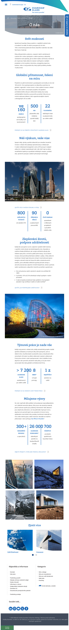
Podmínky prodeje (15, 594)
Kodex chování (14, 582)
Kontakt (12, 572)
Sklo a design (42, 572)
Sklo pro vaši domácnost (46, 576)
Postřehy (41, 580)
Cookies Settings (7, 627)
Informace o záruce (15, 584)
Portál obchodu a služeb (48, 586)
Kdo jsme (12, 574)
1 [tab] (33, 555)
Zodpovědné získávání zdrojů (18, 586)
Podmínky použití (15, 578)
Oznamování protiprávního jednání (20, 590)
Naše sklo (41, 578)
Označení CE (13, 588)
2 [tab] (36, 555)
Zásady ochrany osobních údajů (19, 580)
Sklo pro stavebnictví (45, 574)
